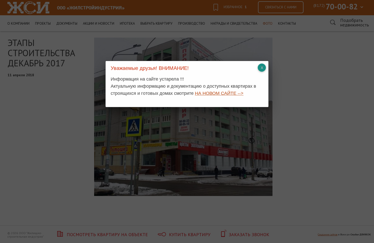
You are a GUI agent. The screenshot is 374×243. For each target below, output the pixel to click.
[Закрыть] (262, 68)
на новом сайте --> (219, 93)
